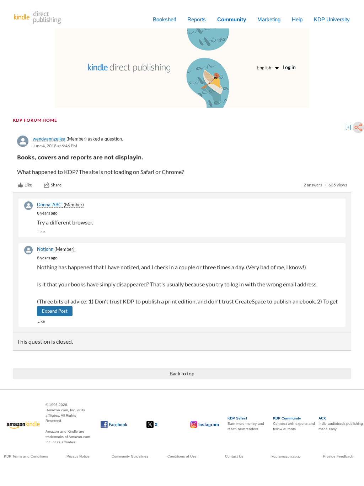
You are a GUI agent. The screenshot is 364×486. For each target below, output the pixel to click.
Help (297, 19)
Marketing (268, 19)
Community (231, 19)
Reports (196, 19)
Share (56, 184)
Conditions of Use (182, 456)
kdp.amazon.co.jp (286, 456)
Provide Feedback (338, 456)
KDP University (332, 19)
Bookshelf (164, 19)
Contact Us (234, 456)
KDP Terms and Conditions (26, 456)
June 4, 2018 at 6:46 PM (55, 145)
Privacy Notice (78, 456)
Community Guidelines (130, 456)
